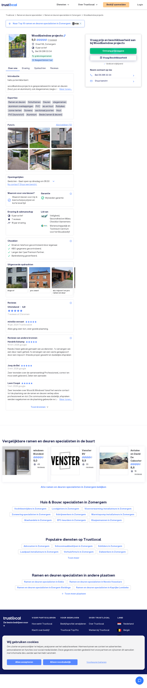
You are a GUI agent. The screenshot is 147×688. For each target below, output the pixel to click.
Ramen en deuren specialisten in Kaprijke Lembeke (102, 587)
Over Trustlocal (96, 623)
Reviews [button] (54, 68)
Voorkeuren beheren (97, 662)
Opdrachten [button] (40, 68)
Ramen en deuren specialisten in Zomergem (63, 15)
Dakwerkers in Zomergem (112, 551)
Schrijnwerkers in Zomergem (71, 514)
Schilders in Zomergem (110, 546)
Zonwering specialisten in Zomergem (31, 514)
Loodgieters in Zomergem (65, 508)
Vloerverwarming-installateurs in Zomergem (108, 508)
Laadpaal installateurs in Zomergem (39, 551)
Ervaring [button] (26, 68)
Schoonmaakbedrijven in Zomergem (74, 546)
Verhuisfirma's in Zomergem (79, 551)
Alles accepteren (24, 662)
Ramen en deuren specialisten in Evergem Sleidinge (44, 587)
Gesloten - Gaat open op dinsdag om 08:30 (29, 181)
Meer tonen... (65, 89)
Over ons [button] (12, 68)
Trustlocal (10, 15)
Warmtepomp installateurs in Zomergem (112, 514)
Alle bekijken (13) (64, 124)
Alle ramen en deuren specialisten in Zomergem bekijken (73, 487)
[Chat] (140, 681)
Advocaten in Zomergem (36, 546)
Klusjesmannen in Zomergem (106, 520)
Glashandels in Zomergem (38, 520)
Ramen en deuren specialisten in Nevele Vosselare (95, 581)
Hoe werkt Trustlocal (42, 623)
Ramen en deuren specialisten (29, 15)
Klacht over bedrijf (41, 630)
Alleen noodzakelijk (60, 662)
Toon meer (73, 557)
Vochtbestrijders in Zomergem (30, 508)
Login (140, 4)
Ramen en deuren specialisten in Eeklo (44, 581)
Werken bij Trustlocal (99, 630)
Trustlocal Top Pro (69, 630)
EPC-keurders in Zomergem (71, 520)
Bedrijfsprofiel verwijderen (73, 623)
